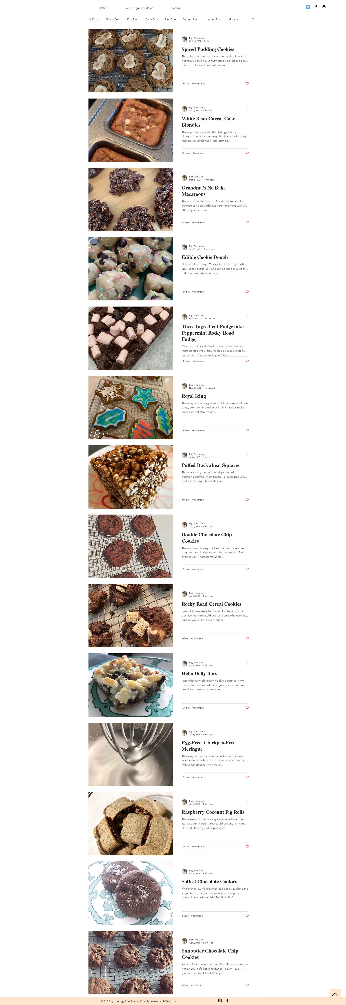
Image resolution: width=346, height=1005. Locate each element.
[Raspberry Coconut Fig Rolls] (130, 823)
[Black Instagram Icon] (324, 7)
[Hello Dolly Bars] (130, 685)
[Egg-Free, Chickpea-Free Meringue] (130, 754)
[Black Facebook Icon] (316, 7)
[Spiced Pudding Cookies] (130, 60)
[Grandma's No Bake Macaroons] (130, 199)
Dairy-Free (151, 19)
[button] (253, 20)
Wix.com (170, 1001)
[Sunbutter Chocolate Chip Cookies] (130, 962)
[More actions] (248, 39)
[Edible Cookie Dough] (130, 268)
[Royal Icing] (130, 407)
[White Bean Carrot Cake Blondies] (130, 130)
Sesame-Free (190, 19)
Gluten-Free (113, 19)
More (232, 19)
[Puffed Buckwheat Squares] (130, 477)
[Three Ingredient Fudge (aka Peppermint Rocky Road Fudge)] (130, 338)
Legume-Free (213, 19)
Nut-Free (170, 19)
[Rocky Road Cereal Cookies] (130, 615)
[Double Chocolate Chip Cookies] (130, 546)
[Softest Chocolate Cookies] (130, 893)
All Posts (93, 19)
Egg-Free (132, 19)
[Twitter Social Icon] (308, 7)
